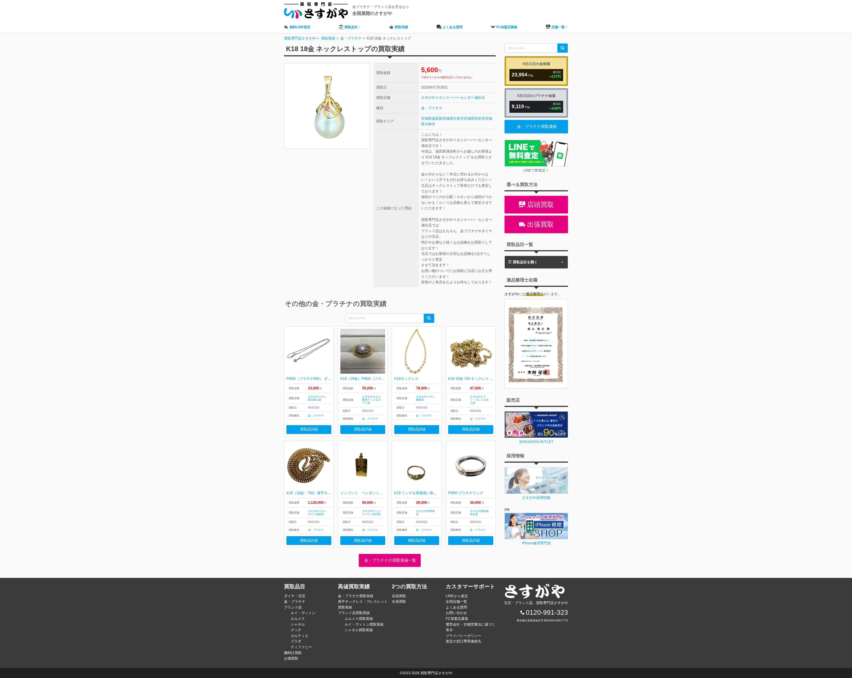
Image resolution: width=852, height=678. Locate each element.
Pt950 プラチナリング (465, 493)
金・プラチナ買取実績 (355, 596)
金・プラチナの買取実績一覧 (389, 560)
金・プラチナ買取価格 (537, 126)
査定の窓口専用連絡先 (463, 641)
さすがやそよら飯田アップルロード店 (371, 400)
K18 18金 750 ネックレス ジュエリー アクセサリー (488, 379)
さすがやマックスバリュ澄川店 (371, 512)
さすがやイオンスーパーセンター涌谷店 (453, 97)
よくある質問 (456, 607)
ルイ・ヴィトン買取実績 (364, 624)
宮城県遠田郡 (431, 118)
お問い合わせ (456, 613)
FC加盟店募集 (457, 619)
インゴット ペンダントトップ (365, 493)
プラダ (296, 641)
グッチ (296, 630)
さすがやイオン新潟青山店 (317, 398)
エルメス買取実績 (359, 619)
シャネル (298, 624)
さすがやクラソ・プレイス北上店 (479, 400)
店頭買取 (539, 204)
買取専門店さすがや (436, 673)
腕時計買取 (293, 653)
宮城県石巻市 (453, 118)
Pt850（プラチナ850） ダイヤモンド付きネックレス (328, 379)
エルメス (298, 619)
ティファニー (301, 647)
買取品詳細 (309, 429)
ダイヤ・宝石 (294, 596)
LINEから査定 (457, 596)
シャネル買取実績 (359, 630)
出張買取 (539, 224)
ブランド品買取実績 (354, 613)
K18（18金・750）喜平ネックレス (314, 493)
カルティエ (299, 636)
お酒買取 (291, 658)
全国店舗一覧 (456, 601)
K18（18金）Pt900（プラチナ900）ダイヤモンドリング (385, 379)
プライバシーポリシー (463, 636)
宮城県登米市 (474, 118)
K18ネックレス (406, 379)
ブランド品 (293, 607)
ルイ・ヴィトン (303, 613)
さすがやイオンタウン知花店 (317, 512)
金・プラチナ (431, 108)
